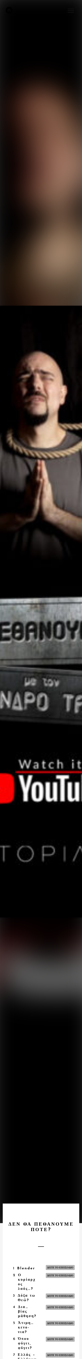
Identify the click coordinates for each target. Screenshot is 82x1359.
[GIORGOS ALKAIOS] (9, 10)
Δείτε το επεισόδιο (60, 1267)
